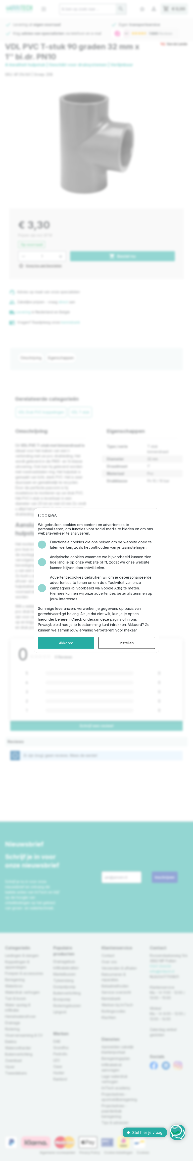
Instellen (127, 643)
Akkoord (66, 643)
